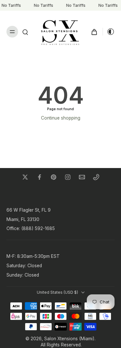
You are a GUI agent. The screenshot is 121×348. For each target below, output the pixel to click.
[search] (25, 31)
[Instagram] (68, 177)
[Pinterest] (53, 177)
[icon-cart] (94, 31)
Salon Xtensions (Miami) (69, 338)
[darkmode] (109, 32)
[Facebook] (39, 177)
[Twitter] (25, 177)
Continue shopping (60, 118)
